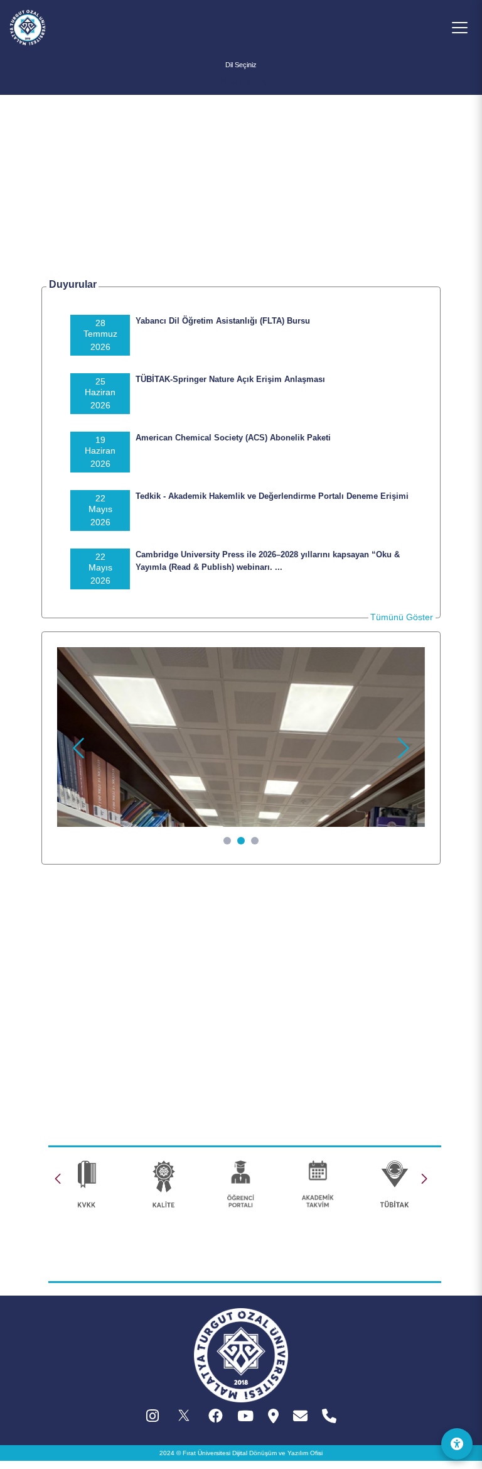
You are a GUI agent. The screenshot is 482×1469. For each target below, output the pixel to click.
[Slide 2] (241, 840)
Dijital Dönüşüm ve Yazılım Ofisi (277, 1453)
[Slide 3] (255, 840)
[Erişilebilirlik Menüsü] (457, 1444)
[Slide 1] (227, 840)
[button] (424, 1178)
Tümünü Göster (401, 617)
